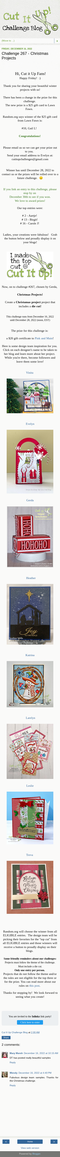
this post (34, 985)
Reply (13, 1062)
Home (30, 1141)
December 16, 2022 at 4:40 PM (35, 1072)
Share (6, 1037)
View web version (30, 1148)
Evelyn (30, 423)
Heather (31, 578)
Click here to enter (30, 1022)
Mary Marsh (16, 1053)
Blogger (36, 1153)
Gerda (30, 500)
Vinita (30, 372)
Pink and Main (44, 338)
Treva (29, 855)
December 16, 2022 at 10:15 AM (41, 1053)
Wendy (14, 1072)
